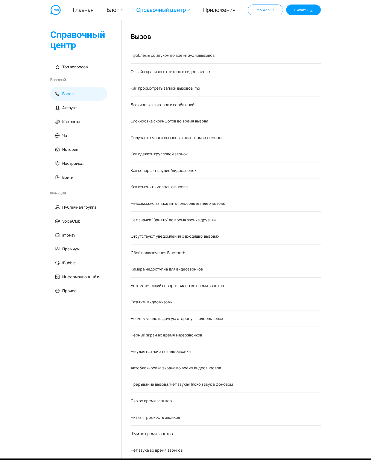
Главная (83, 10)
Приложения (219, 10)
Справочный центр (161, 10)
